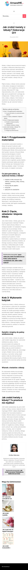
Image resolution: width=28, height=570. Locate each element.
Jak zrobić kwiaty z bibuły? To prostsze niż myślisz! (12, 127)
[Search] (24, 16)
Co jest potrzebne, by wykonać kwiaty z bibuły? (15, 114)
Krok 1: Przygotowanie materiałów (13, 111)
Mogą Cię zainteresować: (12, 130)
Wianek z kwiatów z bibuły (13, 125)
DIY (14, 23)
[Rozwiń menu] (14, 11)
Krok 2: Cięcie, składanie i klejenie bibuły (13, 117)
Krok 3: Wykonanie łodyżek (11, 120)
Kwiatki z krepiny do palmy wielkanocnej (12, 122)
